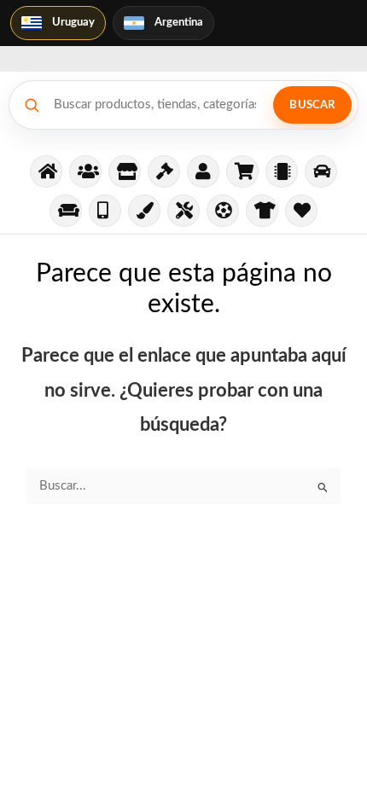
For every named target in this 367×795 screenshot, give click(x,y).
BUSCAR (312, 105)
